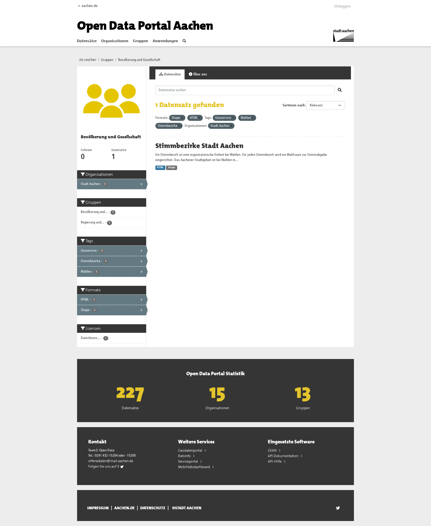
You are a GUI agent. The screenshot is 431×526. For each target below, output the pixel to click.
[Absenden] (339, 90)
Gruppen (140, 41)
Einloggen (342, 6)
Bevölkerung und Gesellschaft (139, 60)
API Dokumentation (283, 456)
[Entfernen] (182, 118)
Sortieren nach (294, 105)
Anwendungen (165, 41)
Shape (171, 167)
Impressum (98, 508)
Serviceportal (188, 461)
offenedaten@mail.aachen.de (110, 461)
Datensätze (87, 41)
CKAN (272, 450)
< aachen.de (88, 6)
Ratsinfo (185, 456)
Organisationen (114, 41)
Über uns (199, 74)
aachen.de (124, 508)
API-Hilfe (275, 461)
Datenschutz (152, 508)
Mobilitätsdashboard (194, 467)
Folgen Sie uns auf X (104, 466)
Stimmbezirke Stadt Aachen (199, 145)
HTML (160, 167)
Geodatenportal (190, 450)
